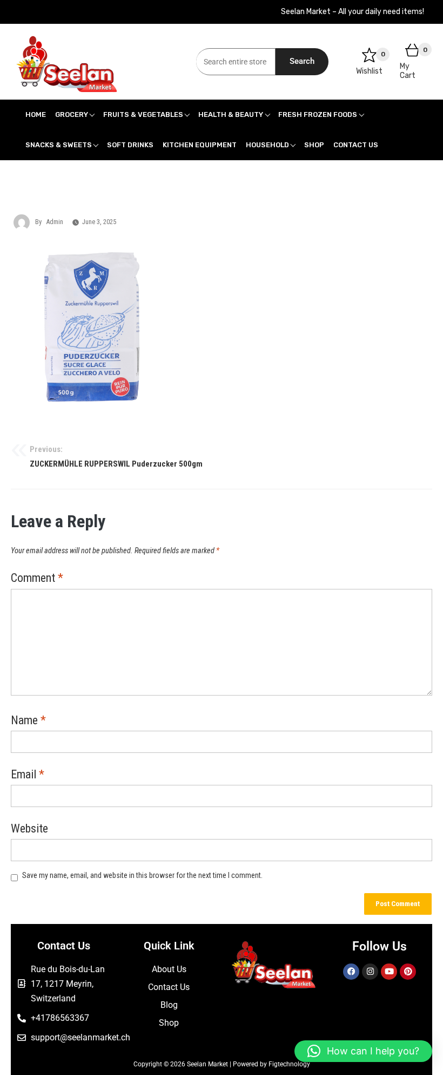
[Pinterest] (408, 971)
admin (54, 222)
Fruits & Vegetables (143, 114)
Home (35, 114)
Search (302, 61)
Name (28, 721)
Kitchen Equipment (200, 145)
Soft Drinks (130, 145)
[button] (363, 1051)
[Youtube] (389, 971)
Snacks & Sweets (58, 145)
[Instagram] (370, 971)
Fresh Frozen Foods (317, 114)
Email (27, 775)
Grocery (71, 114)
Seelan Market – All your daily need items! (352, 11)
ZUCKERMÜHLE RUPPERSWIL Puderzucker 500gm (116, 456)
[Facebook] (351, 971)
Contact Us (355, 145)
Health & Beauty (230, 114)
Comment (37, 579)
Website (29, 829)
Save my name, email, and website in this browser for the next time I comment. (142, 875)
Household (267, 145)
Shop (314, 145)
